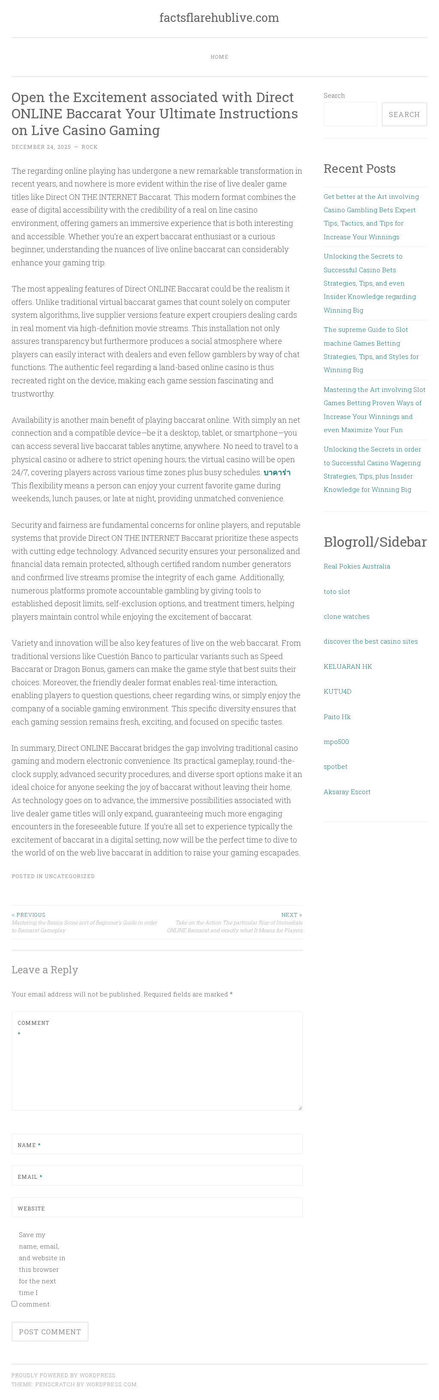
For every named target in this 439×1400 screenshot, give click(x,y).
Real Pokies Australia (357, 566)
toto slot (337, 591)
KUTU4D (338, 691)
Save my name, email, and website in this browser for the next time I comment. (42, 1269)
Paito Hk (337, 716)
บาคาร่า (277, 472)
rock (89, 146)
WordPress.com (111, 1384)
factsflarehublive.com (219, 17)
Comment (33, 1028)
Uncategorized (70, 876)
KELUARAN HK (348, 666)
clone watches (347, 616)
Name (29, 1144)
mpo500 (336, 741)
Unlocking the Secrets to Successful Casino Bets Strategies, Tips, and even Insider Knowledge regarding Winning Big (370, 283)
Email (30, 1176)
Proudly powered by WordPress (63, 1375)
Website (31, 1208)
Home (219, 56)
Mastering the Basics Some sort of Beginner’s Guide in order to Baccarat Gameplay (84, 922)
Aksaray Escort (347, 791)
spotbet (336, 766)
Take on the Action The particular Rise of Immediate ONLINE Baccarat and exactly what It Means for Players (235, 922)
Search (334, 95)
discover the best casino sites (371, 641)
